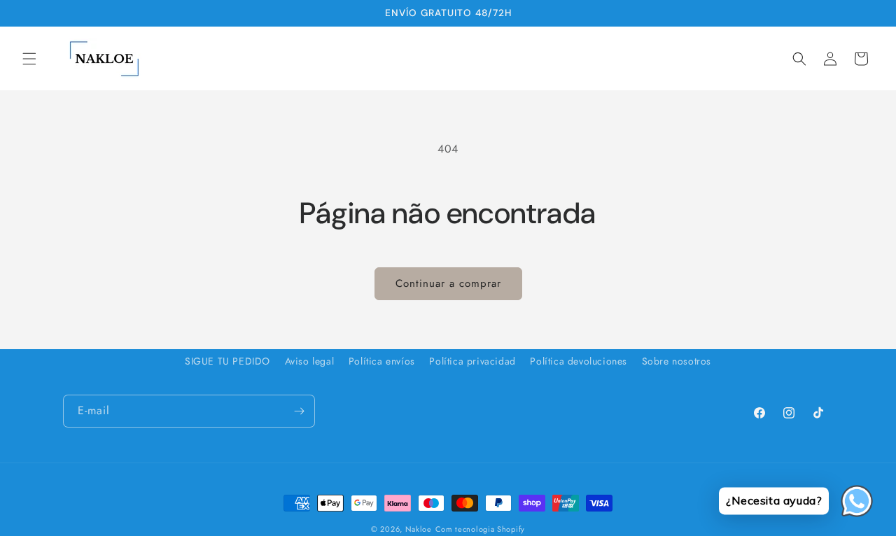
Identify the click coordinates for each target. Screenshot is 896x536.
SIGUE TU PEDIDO (227, 361)
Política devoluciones (578, 361)
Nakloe (418, 529)
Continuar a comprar (448, 283)
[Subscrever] (299, 411)
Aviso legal (310, 361)
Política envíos (382, 361)
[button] (29, 58)
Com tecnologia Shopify (480, 529)
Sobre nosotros (676, 361)
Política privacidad (472, 361)
